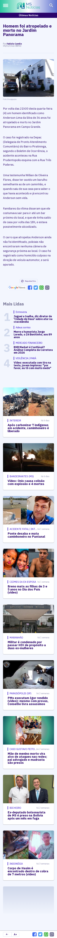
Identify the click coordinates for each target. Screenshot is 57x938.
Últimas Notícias (28, 15)
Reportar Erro (30, 281)
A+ (15, 934)
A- (7, 934)
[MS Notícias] (28, 6)
